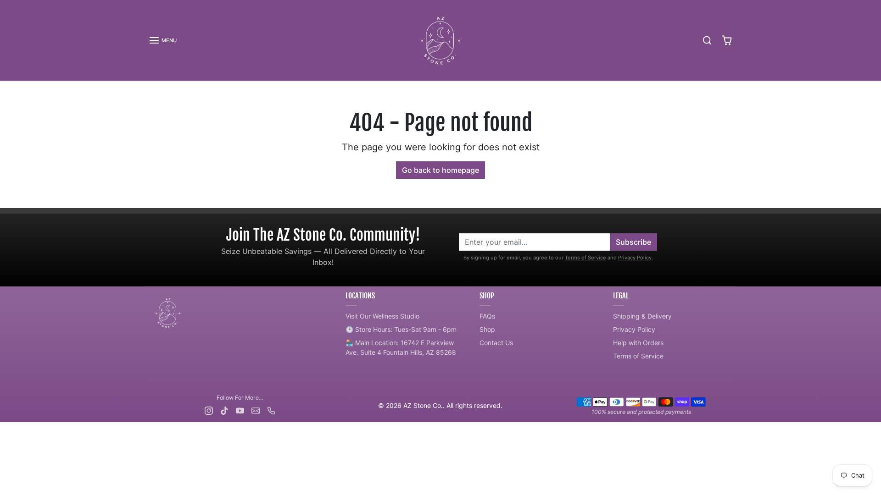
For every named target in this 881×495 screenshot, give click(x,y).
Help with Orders (638, 342)
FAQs (487, 316)
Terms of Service (585, 257)
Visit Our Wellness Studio (382, 316)
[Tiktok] (224, 409)
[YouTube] (240, 409)
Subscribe (633, 242)
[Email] (255, 409)
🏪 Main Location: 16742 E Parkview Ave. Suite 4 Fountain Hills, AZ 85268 (401, 347)
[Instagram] (209, 409)
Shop (487, 329)
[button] (162, 40)
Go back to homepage (440, 170)
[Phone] (271, 409)
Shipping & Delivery (642, 316)
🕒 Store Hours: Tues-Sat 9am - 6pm (401, 329)
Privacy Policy (635, 257)
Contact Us (496, 342)
